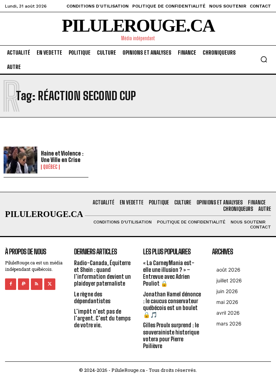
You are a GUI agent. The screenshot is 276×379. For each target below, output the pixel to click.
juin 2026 (227, 291)
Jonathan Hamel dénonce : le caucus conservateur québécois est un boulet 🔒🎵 (172, 304)
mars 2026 (229, 323)
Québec (50, 167)
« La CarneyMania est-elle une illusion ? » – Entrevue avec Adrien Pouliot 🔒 (168, 273)
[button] (264, 59)
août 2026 (228, 270)
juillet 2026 (229, 280)
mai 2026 (227, 302)
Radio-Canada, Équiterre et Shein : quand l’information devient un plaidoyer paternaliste (102, 273)
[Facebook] (10, 284)
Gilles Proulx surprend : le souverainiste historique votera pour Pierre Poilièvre (171, 335)
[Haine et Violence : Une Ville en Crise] (20, 160)
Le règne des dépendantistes (92, 297)
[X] (49, 284)
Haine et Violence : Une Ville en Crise (62, 156)
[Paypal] (23, 284)
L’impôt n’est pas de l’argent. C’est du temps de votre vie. (102, 318)
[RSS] (36, 284)
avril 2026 (228, 313)
